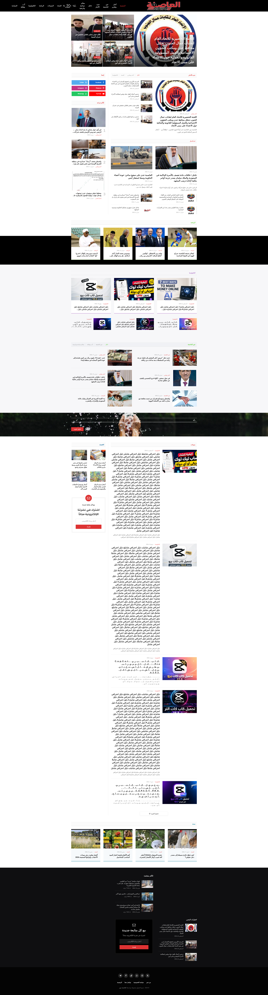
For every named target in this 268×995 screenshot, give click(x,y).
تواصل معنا (128, 982)
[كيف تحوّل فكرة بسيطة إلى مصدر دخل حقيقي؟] (182, 838)
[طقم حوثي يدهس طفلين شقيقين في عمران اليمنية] (86, 28)
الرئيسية (122, 6)
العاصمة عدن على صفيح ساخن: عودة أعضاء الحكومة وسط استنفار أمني (133, 176)
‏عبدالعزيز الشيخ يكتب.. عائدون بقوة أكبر (128, 894)
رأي (75, 6)
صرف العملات (67, 6)
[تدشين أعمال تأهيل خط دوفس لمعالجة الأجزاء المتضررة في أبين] (118, 54)
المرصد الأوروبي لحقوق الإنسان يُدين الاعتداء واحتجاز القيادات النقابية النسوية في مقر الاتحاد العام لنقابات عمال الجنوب (118, 33)
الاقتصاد (101, 445)
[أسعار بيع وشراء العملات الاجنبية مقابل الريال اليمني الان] (79, 476)
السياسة (14, 6)
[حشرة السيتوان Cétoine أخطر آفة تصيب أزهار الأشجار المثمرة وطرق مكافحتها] (150, 838)
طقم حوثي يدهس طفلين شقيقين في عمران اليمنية (88, 35)
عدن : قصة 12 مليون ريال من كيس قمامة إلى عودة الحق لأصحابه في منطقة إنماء (89, 359)
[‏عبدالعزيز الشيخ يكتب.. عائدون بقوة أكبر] (147, 896)
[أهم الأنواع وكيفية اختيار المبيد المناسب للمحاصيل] (118, 838)
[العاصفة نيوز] (164, 6)
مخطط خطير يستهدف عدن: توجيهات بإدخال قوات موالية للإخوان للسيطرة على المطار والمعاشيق (87, 194)
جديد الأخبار (97, 6)
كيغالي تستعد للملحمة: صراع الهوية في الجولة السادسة (184, 254)
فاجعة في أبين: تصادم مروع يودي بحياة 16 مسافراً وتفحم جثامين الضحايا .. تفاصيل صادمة (128, 907)
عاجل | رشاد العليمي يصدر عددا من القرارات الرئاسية (170, 208)
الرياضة (41, 6)
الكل (138, 75)
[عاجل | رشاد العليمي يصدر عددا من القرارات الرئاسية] (191, 210)
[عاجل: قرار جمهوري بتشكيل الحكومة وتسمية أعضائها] (146, 210)
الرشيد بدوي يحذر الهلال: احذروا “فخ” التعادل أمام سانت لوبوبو (87, 254)
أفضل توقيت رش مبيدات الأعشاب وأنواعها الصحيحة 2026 (86, 856)
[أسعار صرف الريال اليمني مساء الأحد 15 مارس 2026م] (98, 455)
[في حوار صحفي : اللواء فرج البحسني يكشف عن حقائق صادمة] (185, 378)
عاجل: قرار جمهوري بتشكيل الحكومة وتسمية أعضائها (125, 208)
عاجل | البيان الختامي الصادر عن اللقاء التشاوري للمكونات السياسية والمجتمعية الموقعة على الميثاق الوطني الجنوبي (171, 197)
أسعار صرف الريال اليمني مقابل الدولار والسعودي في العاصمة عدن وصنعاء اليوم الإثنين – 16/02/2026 (98, 487)
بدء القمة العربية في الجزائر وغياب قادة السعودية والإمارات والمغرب (91, 400)
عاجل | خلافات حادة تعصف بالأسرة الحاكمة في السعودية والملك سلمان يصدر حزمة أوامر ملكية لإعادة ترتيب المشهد (176, 178)
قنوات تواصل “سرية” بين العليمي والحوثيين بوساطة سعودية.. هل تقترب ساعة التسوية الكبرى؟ (128, 883)
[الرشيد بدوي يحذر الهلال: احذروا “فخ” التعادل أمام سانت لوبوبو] (85, 237)
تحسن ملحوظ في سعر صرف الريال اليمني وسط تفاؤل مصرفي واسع (79, 465)
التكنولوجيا (31, 6)
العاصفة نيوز (122, 988)
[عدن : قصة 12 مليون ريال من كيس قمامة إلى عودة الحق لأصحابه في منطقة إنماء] (120, 358)
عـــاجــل (192, 141)
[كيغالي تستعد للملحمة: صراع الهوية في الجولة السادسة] (182, 237)
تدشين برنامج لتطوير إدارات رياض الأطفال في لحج (89, 62)
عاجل (90, 6)
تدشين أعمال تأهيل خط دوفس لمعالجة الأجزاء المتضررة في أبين (118, 62)
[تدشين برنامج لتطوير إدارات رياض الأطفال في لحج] (86, 54)
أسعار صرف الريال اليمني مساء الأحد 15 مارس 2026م (99, 465)
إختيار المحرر (98, 198)
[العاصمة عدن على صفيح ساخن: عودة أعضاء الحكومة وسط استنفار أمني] (131, 157)
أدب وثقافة (23, 6)
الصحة (59, 6)
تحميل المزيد (154, 813)
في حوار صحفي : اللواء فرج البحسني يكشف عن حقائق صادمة (155, 379)
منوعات (193, 445)
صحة (193, 824)
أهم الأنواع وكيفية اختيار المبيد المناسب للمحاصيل (119, 856)
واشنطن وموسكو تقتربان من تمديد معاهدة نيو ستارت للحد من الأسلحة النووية (154, 400)
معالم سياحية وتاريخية (82, 5)
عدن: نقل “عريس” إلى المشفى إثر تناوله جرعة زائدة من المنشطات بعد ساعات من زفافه (153, 359)
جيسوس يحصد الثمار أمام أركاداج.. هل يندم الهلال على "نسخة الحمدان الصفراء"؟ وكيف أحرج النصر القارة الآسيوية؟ (119, 254)
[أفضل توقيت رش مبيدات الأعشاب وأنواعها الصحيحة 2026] (85, 838)
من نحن (148, 982)
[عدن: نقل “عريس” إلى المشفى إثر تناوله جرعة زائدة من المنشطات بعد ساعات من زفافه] (185, 358)
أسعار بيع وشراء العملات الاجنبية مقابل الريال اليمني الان (79, 487)
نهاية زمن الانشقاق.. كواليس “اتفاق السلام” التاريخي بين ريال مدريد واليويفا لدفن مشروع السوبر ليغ (151, 254)
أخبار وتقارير (114, 6)
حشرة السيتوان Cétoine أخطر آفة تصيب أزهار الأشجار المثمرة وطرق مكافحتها (151, 856)
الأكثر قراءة (100, 103)
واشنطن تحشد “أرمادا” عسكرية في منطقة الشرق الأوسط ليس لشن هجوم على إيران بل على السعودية (125, 197)
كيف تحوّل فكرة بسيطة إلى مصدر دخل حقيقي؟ (182, 856)
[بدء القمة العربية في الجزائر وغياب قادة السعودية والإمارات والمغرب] (120, 398)
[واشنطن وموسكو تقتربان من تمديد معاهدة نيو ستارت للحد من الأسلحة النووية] (185, 398)
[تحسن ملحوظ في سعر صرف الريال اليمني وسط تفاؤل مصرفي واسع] (79, 455)
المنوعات (51, 6)
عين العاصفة (105, 6)
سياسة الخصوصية (139, 982)
